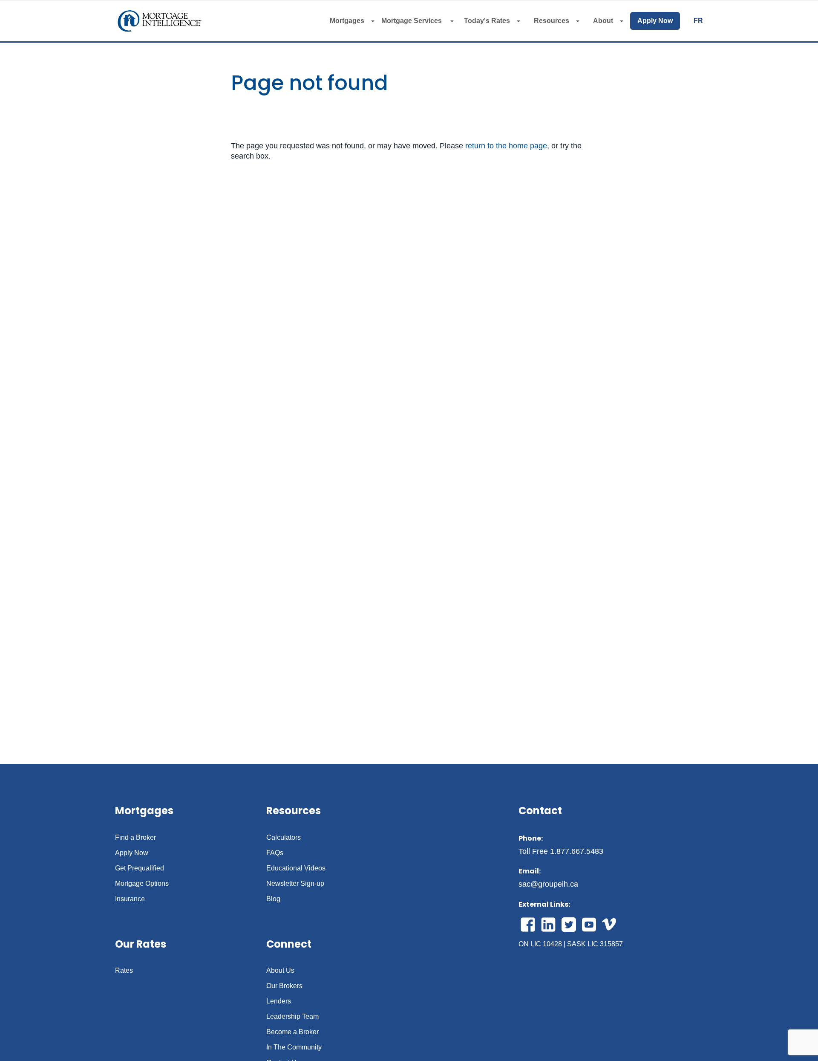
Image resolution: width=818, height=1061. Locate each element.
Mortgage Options (142, 883)
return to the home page (506, 146)
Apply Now (655, 20)
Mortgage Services (412, 20)
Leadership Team (292, 1016)
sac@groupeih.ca (548, 884)
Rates (124, 970)
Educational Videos (295, 868)
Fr (698, 20)
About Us (280, 970)
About (603, 20)
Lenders (278, 1001)
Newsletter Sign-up (295, 883)
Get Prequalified (139, 868)
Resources (551, 20)
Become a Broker (292, 1032)
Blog (273, 899)
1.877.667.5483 (576, 851)
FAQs (274, 853)
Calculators (283, 837)
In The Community (294, 1047)
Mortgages (347, 20)
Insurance (130, 899)
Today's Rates (487, 20)
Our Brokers (284, 986)
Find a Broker (135, 837)
